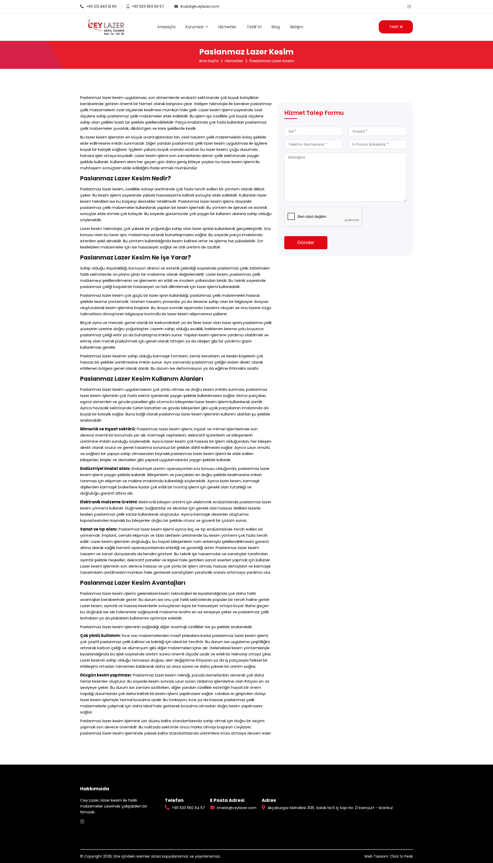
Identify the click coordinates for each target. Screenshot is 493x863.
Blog (275, 27)
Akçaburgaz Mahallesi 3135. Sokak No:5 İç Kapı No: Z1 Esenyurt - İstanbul (330, 807)
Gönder (306, 242)
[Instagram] (409, 6)
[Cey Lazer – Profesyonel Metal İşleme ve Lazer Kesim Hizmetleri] (105, 26)
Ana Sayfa (209, 60)
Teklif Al (254, 27)
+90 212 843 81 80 (101, 6)
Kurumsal (194, 27)
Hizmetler (227, 27)
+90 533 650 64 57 (148, 6)
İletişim (296, 27)
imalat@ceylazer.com (200, 6)
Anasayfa (166, 27)
